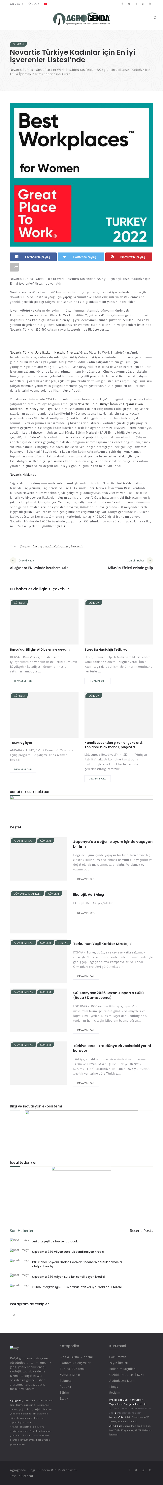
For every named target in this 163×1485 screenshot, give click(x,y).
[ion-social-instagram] (136, 4)
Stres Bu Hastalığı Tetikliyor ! (107, 649)
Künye (113, 1386)
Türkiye (63, 942)
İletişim (114, 1392)
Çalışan (25, 546)
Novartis (77, 546)
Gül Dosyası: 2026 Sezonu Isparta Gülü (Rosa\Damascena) (108, 995)
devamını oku (23, 681)
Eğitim (64, 1392)
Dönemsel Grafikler (27, 893)
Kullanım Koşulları (122, 1369)
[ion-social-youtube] (150, 4)
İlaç (35, 546)
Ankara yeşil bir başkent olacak (55, 1241)
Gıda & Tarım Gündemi (76, 1357)
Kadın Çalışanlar (56, 546)
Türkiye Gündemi (72, 1369)
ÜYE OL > (33, 3)
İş (41, 546)
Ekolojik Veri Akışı (88, 894)
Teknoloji (67, 1381)
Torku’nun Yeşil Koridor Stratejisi (102, 943)
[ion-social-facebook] (122, 4)
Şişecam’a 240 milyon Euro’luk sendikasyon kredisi (68, 1277)
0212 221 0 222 (120, 1408)
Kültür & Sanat (70, 1375)
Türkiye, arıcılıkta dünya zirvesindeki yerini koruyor (112, 1048)
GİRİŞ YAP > (16, 3)
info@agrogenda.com (129, 1412)
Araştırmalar (23, 840)
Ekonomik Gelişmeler (75, 1363)
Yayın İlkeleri (118, 1363)
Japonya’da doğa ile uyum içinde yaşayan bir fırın (113, 844)
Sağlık (64, 1398)
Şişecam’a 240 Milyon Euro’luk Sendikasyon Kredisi (68, 1252)
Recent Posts (141, 1230)
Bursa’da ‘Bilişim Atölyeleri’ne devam (40, 649)
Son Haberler (22, 1230)
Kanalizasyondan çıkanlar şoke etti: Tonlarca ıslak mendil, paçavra (113, 744)
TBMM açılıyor (21, 742)
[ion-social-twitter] (129, 4)
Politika (65, 1386)
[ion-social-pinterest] (143, 4)
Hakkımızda (117, 1357)
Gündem (18, 44)
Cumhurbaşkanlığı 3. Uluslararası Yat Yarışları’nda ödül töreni (76, 1287)
